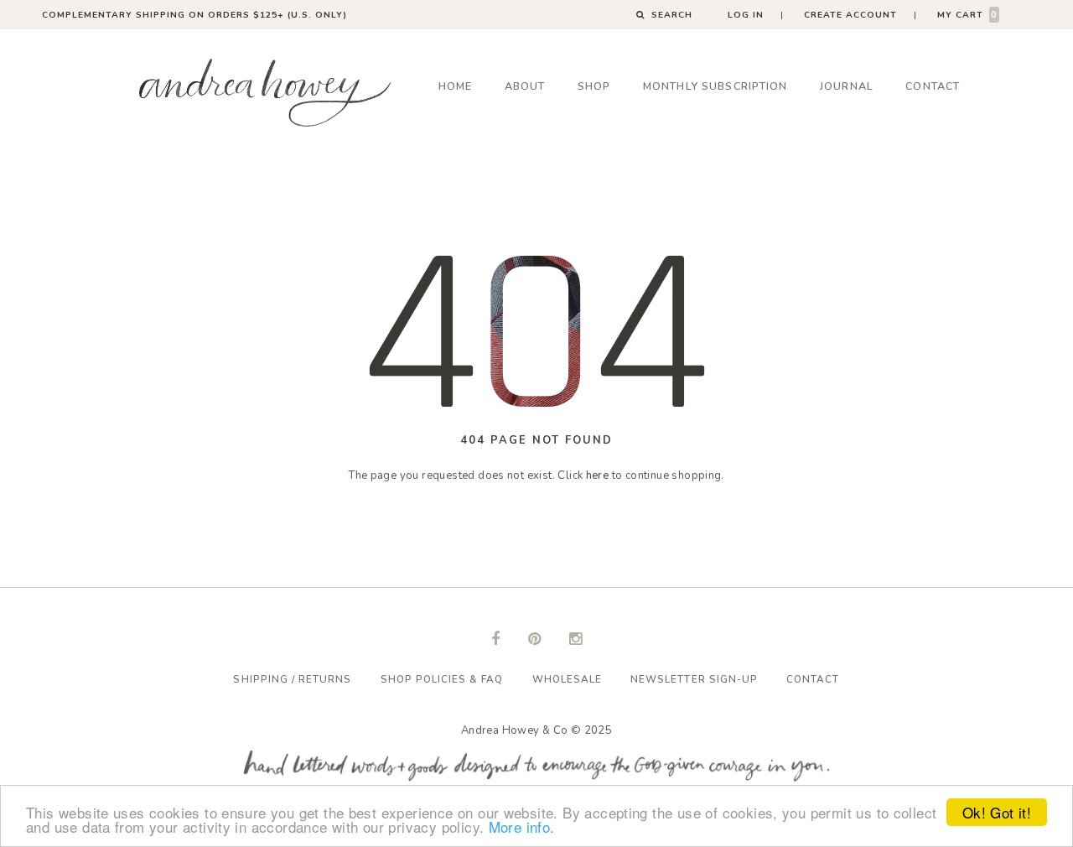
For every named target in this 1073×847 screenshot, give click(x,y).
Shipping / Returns (292, 679)
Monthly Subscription (715, 86)
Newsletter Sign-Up (694, 679)
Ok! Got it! (996, 812)
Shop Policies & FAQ (442, 679)
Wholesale (567, 679)
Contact (932, 86)
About (525, 86)
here (597, 475)
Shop (594, 86)
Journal (846, 86)
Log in (746, 14)
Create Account (850, 14)
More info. (522, 826)
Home (455, 86)
